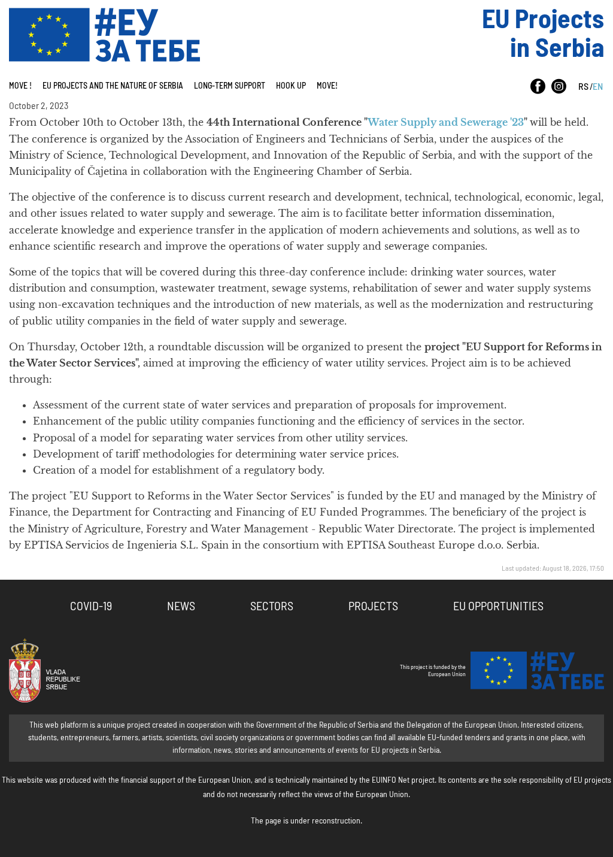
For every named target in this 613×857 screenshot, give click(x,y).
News (181, 607)
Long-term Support (229, 86)
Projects (373, 607)
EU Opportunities (498, 607)
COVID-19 (91, 607)
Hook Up (291, 86)
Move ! (20, 86)
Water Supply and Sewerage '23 (446, 122)
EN (598, 87)
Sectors (271, 607)
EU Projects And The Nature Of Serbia (113, 86)
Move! (327, 86)
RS (583, 87)
